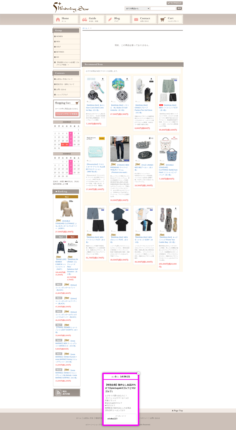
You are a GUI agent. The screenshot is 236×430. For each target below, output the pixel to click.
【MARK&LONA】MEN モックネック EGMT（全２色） (144, 239)
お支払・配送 (92, 19)
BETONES (60, 52)
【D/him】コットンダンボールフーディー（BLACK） (66, 301)
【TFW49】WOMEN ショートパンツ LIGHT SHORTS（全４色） (66, 329)
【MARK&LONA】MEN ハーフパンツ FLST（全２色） (95, 239)
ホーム (66, 19)
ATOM (66, 394)
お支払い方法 (88, 418)
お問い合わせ (144, 19)
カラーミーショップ (92, 425)
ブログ (118, 19)
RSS (65, 391)
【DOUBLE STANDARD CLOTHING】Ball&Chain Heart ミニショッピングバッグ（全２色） (168, 170)
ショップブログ (62, 95)
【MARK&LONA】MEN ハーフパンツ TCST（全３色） (168, 107)
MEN (58, 42)
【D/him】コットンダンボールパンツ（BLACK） (66, 287)
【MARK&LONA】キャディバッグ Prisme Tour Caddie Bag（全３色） (168, 239)
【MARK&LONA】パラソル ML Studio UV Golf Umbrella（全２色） (119, 107)
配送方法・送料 (101, 418)
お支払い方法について (64, 79)
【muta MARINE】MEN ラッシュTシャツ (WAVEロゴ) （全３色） (66, 343)
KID (57, 57)
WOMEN (59, 36)
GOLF (58, 47)
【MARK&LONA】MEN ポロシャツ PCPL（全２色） (119, 239)
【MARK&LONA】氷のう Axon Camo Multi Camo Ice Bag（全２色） (95, 107)
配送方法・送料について (65, 84)
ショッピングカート (170, 19)
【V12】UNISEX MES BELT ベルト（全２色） (144, 167)
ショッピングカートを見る (67, 114)
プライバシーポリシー (139, 418)
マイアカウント (174, 3)
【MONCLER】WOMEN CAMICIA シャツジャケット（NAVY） (61, 264)
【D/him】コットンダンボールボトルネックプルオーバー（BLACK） (66, 314)
